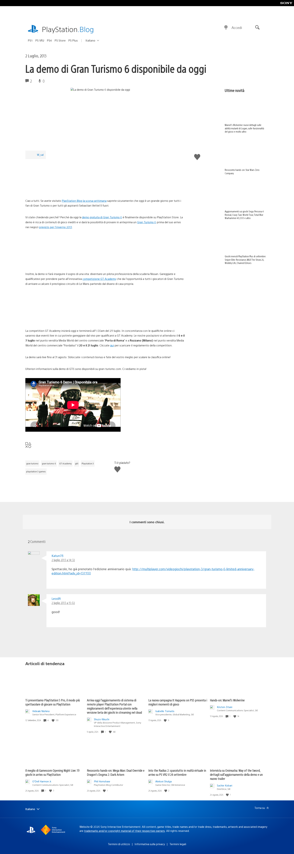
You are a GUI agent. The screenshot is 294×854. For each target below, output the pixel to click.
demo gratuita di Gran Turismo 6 (102, 217)
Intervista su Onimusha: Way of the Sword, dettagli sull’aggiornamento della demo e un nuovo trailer (236, 774)
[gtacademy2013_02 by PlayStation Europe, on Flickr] (51, 262)
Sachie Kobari (224, 785)
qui (112, 345)
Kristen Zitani (224, 707)
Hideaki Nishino (41, 711)
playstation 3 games (36, 471)
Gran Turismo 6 (146, 222)
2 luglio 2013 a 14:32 (63, 560)
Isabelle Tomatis (164, 711)
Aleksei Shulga (163, 781)
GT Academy (65, 463)
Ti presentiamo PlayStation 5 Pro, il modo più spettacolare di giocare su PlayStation (52, 702)
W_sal (40, 154)
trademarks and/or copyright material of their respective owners (124, 831)
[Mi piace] (53, 720)
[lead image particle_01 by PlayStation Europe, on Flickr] (51, 189)
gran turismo (32, 463)
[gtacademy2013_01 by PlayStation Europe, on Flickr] (104, 262)
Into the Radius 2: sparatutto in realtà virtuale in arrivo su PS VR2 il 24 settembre (177, 772)
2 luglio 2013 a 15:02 (63, 603)
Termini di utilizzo (119, 844)
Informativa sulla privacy (150, 844)
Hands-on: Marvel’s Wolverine (227, 700)
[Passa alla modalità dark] (226, 27)
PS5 (30, 40)
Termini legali (177, 844)
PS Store (60, 40)
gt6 (76, 463)
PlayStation (68, 29)
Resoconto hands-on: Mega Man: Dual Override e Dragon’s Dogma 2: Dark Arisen (115, 772)
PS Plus (73, 40)
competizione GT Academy (99, 279)
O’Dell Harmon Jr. (42, 781)
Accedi (237, 27)
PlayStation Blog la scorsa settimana (84, 200)
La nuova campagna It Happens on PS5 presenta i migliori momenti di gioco (177, 702)
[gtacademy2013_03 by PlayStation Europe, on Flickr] (51, 319)
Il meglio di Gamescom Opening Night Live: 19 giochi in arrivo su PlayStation (52, 772)
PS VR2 (39, 40)
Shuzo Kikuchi (101, 719)
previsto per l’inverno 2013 (55, 227)
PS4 (49, 40)
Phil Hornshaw (102, 781)
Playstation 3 (88, 463)
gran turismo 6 (49, 463)
